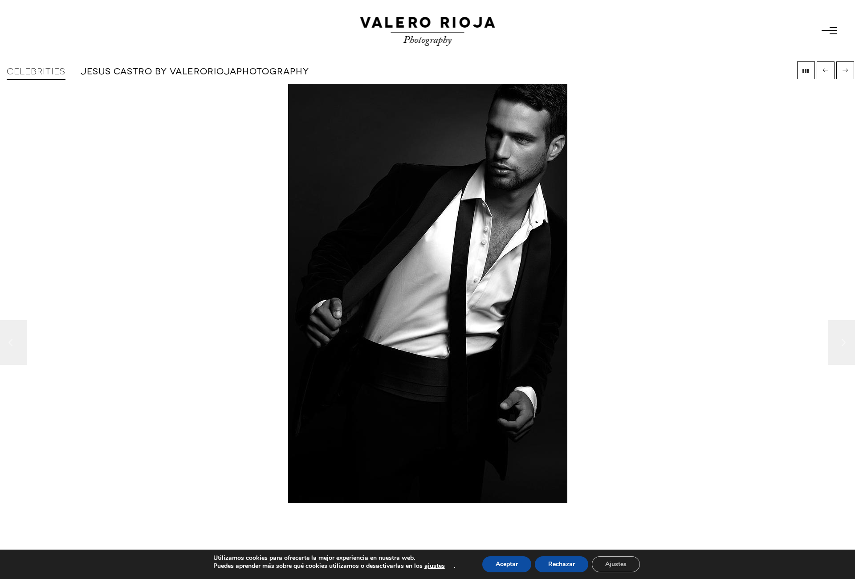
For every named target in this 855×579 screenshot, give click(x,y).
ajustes (434, 566)
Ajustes (616, 564)
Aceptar (507, 564)
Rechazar (561, 564)
